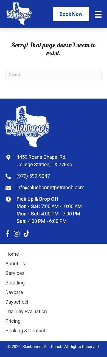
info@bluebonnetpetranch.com (50, 187)
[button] (7, 233)
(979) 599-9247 (33, 176)
